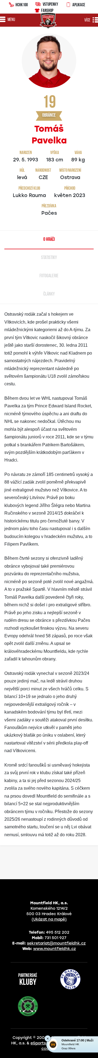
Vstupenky (50, 4)
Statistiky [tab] (49, 258)
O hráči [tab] (49, 239)
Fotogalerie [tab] (49, 276)
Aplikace (78, 4)
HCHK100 (22, 4)
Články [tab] (49, 294)
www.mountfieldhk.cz (54, 948)
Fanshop (47, 10)
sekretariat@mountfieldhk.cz (56, 943)
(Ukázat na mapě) (49, 919)
